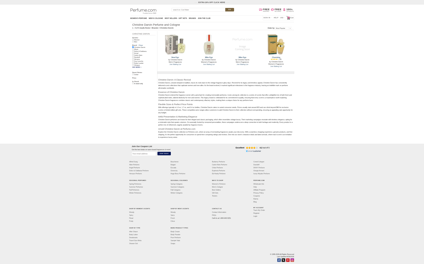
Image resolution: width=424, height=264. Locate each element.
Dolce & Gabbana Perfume (139, 171)
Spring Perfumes (135, 184)
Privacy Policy (258, 193)
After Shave (133, 231)
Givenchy (174, 171)
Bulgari (173, 165)
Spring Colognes (177, 184)
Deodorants (133, 237)
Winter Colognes (177, 193)
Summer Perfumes (136, 187)
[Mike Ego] (209, 44)
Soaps (173, 243)
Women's (138, 18)
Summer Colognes (177, 187)
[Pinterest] (288, 260)
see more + (136, 67)
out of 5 (265, 148)
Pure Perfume (176, 237)
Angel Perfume (134, 168)
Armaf (136, 53)
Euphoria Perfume (218, 171)
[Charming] (276, 44)
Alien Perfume (134, 165)
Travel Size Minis (135, 240)
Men (135, 42)
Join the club (204, 18)
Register (256, 213)
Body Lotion (133, 234)
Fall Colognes (175, 190)
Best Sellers (171, 18)
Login (255, 216)
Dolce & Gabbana (140, 51)
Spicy (131, 215)
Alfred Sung (133, 162)
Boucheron (174, 162)
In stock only (138, 83)
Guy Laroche (138, 61)
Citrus (173, 221)
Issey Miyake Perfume (261, 173)
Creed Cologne (258, 162)
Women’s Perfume (218, 184)
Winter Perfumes (135, 193)
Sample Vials (175, 240)
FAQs (214, 215)
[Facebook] (279, 260)
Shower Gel (133, 243)
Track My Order (259, 210)
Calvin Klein (138, 55)
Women (137, 40)
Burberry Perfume (218, 162)
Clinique (137, 65)
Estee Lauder (139, 63)
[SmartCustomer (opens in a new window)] (253, 151)
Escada (173, 168)
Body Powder (175, 234)
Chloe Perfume (217, 168)
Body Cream (175, 231)
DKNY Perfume (259, 168)
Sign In (266, 18)
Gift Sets (183, 18)
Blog (255, 202)
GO (229, 9)
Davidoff (137, 57)
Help (276, 18)
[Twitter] (283, 260)
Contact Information (219, 212)
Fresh (173, 218)
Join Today (164, 153)
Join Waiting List (175, 64)
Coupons (256, 196)
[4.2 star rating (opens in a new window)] (252, 148)
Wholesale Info (258, 184)
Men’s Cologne (217, 187)
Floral (131, 218)
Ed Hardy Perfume (218, 173)
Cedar (136, 74)
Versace (137, 59)
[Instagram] (292, 260)
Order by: (271, 28)
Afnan (136, 49)
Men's (156, 18)
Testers (214, 196)
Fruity (131, 221)
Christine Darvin (139, 47)
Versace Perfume (135, 173)
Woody (131, 212)
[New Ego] (175, 44)
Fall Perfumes (134, 190)
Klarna (255, 199)
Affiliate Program (259, 190)
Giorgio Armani (258, 171)
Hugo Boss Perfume (178, 173)
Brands (192, 18)
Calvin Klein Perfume (219, 165)
